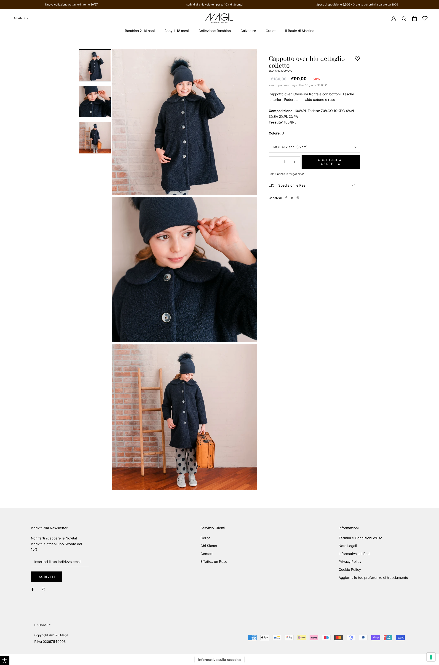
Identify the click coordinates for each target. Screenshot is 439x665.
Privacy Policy (350, 561)
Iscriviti (46, 577)
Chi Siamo (209, 546)
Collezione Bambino (214, 31)
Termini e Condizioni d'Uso (360, 538)
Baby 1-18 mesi (176, 31)
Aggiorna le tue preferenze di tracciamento (373, 577)
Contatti (207, 554)
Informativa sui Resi (354, 554)
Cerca (205, 538)
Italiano (18, 18)
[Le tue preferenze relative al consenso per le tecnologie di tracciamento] (431, 657)
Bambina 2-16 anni (140, 31)
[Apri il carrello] (414, 18)
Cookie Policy (350, 569)
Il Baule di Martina (299, 31)
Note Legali (348, 546)
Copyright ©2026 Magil (51, 635)
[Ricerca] (404, 18)
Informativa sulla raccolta (219, 659)
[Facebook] (286, 197)
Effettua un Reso (214, 561)
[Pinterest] (298, 197)
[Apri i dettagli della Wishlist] (425, 18)
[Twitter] (292, 197)
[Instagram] (43, 589)
